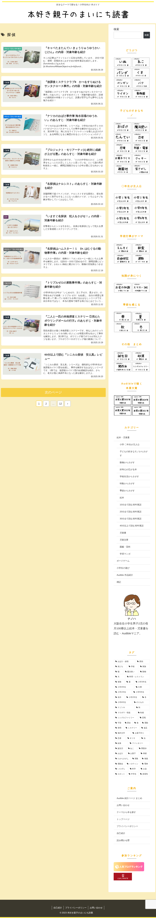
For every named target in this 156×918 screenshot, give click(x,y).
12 (60, 403)
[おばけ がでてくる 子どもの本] (122, 127)
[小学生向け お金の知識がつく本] (122, 288)
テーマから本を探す (126, 812)
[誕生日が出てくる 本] (122, 356)
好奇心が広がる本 (128, 469)
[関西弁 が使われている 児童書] (122, 367)
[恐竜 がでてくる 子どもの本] (122, 148)
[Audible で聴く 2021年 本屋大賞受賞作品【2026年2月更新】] (141, 411)
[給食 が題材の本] (141, 248)
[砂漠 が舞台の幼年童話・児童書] (141, 356)
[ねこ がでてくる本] (141, 62)
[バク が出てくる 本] (141, 83)
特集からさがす (127, 483)
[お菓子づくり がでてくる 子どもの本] (122, 159)
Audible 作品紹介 (125, 575)
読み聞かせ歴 (123, 840)
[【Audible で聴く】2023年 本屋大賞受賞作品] (122, 411)
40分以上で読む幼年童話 (132, 525)
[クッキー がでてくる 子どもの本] (141, 159)
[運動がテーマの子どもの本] (141, 259)
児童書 (123, 533)
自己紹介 (121, 833)
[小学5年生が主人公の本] (122, 219)
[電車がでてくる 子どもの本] (141, 148)
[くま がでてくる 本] (141, 73)
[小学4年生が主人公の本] (141, 209)
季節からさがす (127, 490)
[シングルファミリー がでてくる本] (141, 367)
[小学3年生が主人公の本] (122, 209)
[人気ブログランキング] (129, 870)
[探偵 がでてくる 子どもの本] (122, 138)
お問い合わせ (123, 805)
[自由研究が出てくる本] (122, 259)
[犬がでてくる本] (122, 62)
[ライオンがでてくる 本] (122, 94)
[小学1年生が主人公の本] (122, 198)
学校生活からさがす (129, 476)
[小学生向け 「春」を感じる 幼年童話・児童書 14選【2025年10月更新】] (122, 317)
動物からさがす (127, 462)
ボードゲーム (123, 561)
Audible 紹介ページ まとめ (129, 798)
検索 (116, 29)
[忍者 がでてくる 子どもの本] (141, 138)
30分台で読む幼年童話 (130, 518)
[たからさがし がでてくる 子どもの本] (141, 169)
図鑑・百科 (125, 547)
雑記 (119, 582)
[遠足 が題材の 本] (122, 248)
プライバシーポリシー (127, 826)
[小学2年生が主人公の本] (141, 198)
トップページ (123, 819)
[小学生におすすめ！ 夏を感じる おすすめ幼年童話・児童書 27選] (141, 317)
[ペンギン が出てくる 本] (122, 83)
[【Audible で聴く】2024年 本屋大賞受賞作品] (141, 400)
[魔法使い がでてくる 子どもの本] (141, 127)
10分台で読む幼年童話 (130, 504)
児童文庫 (124, 540)
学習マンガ (125, 554)
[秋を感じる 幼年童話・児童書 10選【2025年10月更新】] (122, 327)
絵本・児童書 (123, 437)
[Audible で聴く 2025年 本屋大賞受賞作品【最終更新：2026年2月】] (122, 400)
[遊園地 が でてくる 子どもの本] (122, 169)
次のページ (53, 392)
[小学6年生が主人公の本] (141, 219)
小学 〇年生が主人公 (130, 444)
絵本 (122, 497)
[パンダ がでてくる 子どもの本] (122, 73)
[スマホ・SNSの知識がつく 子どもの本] (141, 288)
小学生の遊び (123, 568)
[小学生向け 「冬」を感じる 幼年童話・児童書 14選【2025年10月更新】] (141, 327)
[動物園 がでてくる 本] (141, 94)
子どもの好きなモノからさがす (133, 453)
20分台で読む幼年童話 (130, 511)
